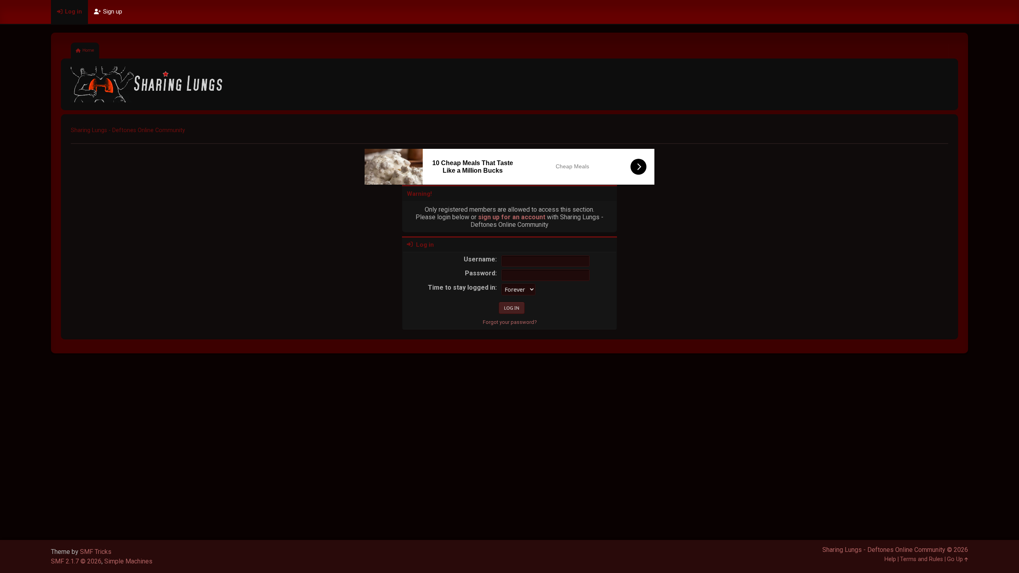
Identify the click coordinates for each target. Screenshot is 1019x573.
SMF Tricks (95, 551)
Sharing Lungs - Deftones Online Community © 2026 (895, 550)
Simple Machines (128, 561)
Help (890, 559)
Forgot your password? (510, 322)
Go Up (955, 559)
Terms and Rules (921, 559)
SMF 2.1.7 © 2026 (76, 561)
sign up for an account (511, 217)
